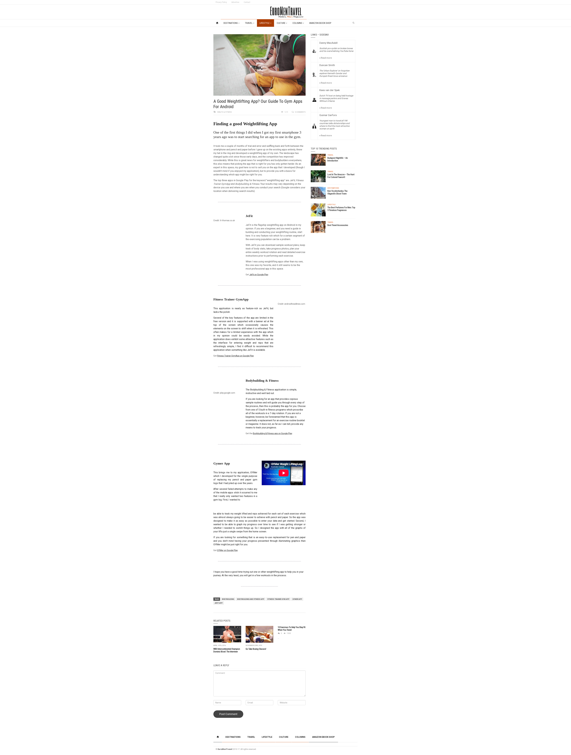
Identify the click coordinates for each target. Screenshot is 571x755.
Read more (326, 58)
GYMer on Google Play (227, 550)
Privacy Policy (221, 2)
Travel (249, 23)
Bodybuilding (228, 599)
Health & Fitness (224, 112)
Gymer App (297, 599)
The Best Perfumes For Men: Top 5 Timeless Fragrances (341, 209)
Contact (247, 2)
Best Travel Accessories (337, 225)
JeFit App (219, 603)
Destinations (230, 23)
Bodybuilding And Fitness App (250, 599)
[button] (353, 23)
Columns (297, 23)
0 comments (300, 112)
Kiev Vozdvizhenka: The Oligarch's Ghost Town (337, 192)
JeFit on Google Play (258, 274)
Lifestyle (265, 23)
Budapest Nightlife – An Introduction (337, 159)
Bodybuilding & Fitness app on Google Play (272, 433)
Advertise (235, 2)
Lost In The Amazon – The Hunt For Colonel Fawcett (340, 175)
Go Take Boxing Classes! (256, 649)
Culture (281, 23)
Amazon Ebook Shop (320, 23)
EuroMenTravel (225, 749)
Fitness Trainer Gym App (278, 599)
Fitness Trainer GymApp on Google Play (235, 356)
